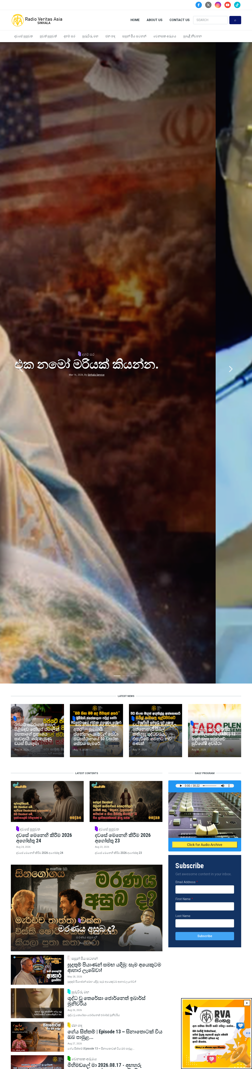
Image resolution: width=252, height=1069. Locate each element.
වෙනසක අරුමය (164, 36)
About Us (154, 20)
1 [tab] (117, 677)
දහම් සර (69, 36)
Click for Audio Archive (204, 845)
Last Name (182, 916)
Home (135, 20)
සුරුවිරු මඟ (90, 36)
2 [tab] (126, 677)
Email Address (185, 882)
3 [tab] (135, 677)
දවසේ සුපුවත (23, 36)
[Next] (230, 369)
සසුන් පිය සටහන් (134, 36)
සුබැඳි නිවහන (192, 36)
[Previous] (21, 369)
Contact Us (180, 20)
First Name (183, 899)
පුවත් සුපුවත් (48, 36)
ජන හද (110, 36)
